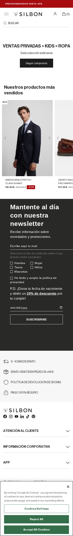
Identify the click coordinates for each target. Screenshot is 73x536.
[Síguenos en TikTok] (27, 416)
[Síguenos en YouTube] (16, 416)
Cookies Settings (36, 508)
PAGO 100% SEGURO (24, 392)
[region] (36, 508)
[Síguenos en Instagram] (10, 416)
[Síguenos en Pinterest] (33, 416)
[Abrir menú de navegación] (6, 14)
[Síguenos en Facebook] (4, 416)
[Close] (68, 486)
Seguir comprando (36, 63)
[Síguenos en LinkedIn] (22, 416)
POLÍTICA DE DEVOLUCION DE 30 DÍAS (36, 382)
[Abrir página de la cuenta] (56, 13)
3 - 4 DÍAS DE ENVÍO (23, 361)
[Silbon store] (28, 14)
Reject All (36, 519)
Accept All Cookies (36, 529)
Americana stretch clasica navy (18, 181)
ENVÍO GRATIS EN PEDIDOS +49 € (32, 372)
